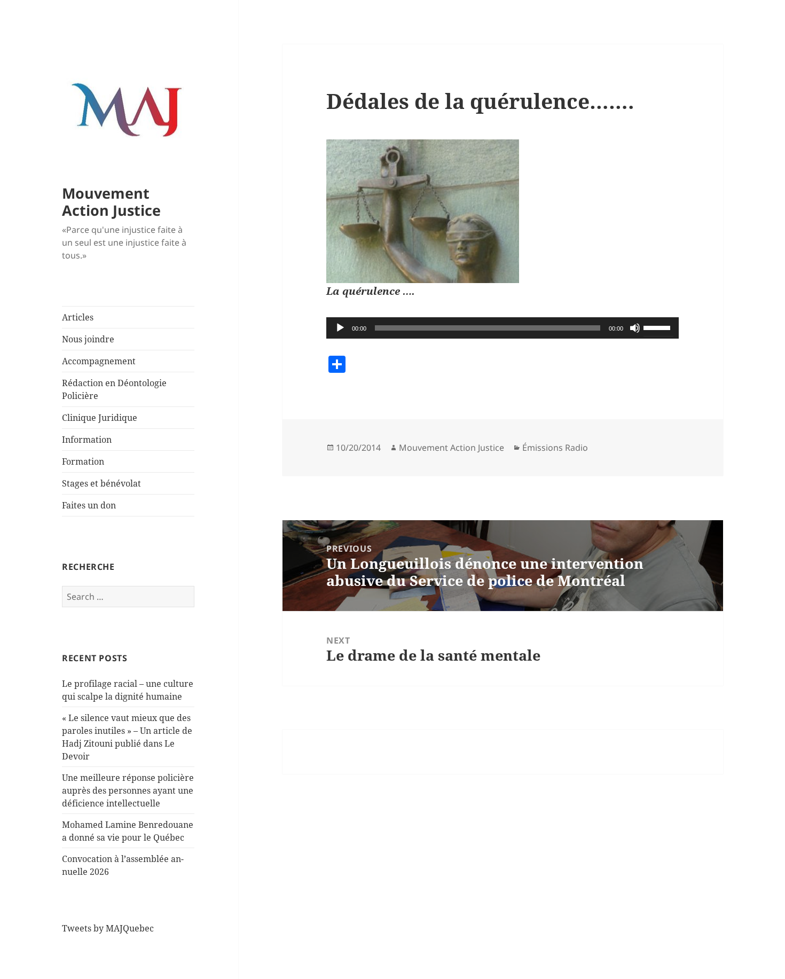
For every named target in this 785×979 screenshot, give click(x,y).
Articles (77, 317)
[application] (502, 328)
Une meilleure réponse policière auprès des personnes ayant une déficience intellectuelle (128, 790)
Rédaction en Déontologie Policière (114, 389)
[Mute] (635, 328)
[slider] (658, 326)
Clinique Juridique (99, 418)
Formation (83, 461)
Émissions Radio (555, 447)
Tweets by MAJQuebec (108, 928)
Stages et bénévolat (101, 483)
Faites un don (89, 505)
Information (87, 439)
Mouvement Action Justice (111, 201)
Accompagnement (99, 361)
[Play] (340, 328)
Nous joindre (88, 339)
